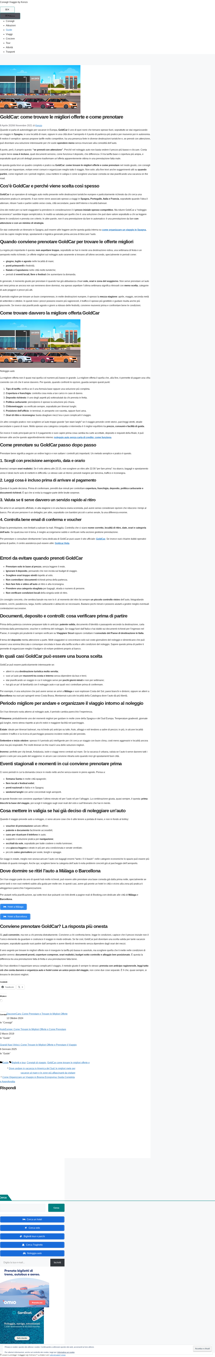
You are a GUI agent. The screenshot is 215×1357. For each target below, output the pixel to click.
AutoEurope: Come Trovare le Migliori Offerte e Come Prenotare (33, 1029)
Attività (9, 47)
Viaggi (9, 34)
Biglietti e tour (19, 1062)
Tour (8, 43)
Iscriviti (57, 1262)
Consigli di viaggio (36, 1062)
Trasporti (10, 52)
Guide (9, 30)
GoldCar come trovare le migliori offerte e (68, 1062)
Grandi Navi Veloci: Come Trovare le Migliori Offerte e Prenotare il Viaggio (38, 1045)
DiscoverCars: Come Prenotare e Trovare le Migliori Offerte (37, 1014)
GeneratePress (58, 1354)
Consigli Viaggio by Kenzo (14, 2)
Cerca (56, 1208)
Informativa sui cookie (66, 1352)
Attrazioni (11, 25)
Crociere (10, 38)
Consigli (10, 21)
